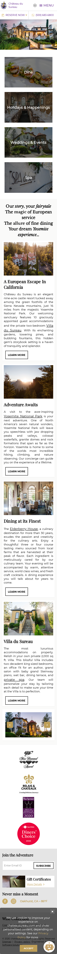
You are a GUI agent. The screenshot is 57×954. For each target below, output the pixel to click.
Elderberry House (24, 529)
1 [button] (19, 735)
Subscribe (43, 865)
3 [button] (28, 735)
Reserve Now (15, 15)
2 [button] (24, 735)
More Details (34, 884)
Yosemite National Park (23, 416)
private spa (14, 679)
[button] (52, 911)
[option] (28, 725)
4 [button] (33, 735)
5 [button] (37, 735)
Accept (28, 948)
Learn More (16, 355)
